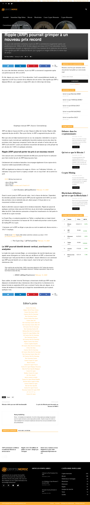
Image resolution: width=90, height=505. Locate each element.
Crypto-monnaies (66, 17)
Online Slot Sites (31, 348)
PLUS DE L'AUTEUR (24, 430)
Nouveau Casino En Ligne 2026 (31, 390)
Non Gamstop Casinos (31, 337)
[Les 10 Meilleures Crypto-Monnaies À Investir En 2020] (36, 484)
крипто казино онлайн (31, 377)
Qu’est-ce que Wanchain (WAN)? (72, 94)
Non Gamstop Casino (31, 316)
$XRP (6, 179)
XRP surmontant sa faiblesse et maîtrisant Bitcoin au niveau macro (10, 449)
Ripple (8, 31)
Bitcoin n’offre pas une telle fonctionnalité (14, 404)
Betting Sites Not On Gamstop (31, 331)
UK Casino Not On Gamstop (31, 327)
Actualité (6, 17)
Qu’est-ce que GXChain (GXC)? (71, 105)
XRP (13, 397)
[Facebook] (3, 4)
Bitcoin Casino (31, 362)
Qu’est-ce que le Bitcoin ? (73, 152)
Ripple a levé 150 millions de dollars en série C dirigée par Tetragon (29, 449)
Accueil (3, 31)
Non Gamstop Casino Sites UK (31, 322)
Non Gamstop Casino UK (31, 329)
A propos (57, 503)
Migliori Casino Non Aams (31, 341)
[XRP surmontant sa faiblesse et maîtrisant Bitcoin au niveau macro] (10, 440)
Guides (26, 25)
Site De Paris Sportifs (31, 385)
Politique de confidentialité (67, 503)
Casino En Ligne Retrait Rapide (31, 379)
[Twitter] (11, 4)
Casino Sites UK (31, 320)
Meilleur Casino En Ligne (31, 373)
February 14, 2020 (42, 190)
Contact (52, 503)
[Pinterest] (6, 4)
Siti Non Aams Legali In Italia (31, 381)
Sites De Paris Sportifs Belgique (31, 369)
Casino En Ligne (31, 371)
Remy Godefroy (10, 56)
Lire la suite (76, 147)
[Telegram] (9, 4)
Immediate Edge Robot (18, 17)
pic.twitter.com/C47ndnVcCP (21, 185)
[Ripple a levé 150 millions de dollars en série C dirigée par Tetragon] (30, 440)
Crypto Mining (68, 173)
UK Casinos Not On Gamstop (31, 339)
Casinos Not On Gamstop (31, 314)
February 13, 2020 (41, 275)
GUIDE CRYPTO (67, 126)
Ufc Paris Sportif (31, 375)
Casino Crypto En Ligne (31, 360)
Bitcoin (30, 17)
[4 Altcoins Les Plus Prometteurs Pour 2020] (36, 475)
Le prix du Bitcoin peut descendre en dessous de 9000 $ (47, 405)
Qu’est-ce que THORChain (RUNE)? (72, 100)
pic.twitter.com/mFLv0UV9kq (13, 236)
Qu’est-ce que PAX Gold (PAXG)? (72, 111)
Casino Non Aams (31, 308)
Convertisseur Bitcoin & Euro (12, 25)
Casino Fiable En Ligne (31, 383)
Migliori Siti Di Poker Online (30, 310)
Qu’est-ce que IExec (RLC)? (70, 117)
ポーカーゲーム (31, 392)
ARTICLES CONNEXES (9, 430)
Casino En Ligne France (31, 364)
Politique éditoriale (80, 503)
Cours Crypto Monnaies (51, 17)
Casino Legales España (31, 343)
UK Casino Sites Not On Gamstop (31, 345)
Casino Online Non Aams (31, 318)
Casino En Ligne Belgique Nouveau (31, 366)
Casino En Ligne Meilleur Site (31, 333)
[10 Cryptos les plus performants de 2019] (36, 492)
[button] (86, 9)
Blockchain (38, 17)
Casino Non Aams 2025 (31, 312)
